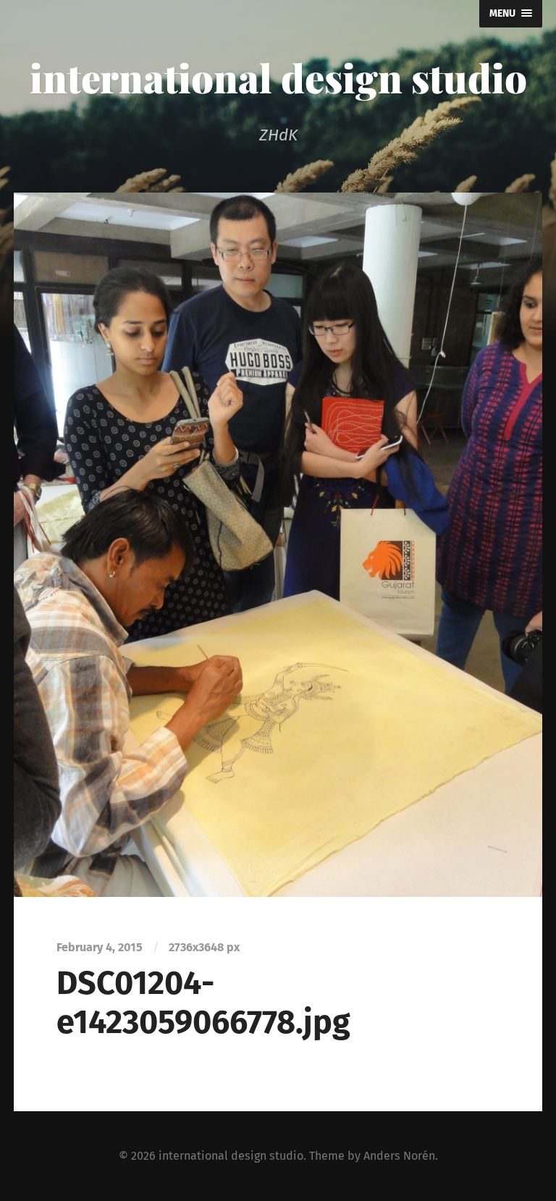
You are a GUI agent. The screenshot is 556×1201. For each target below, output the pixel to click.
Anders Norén (399, 1156)
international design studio (278, 77)
